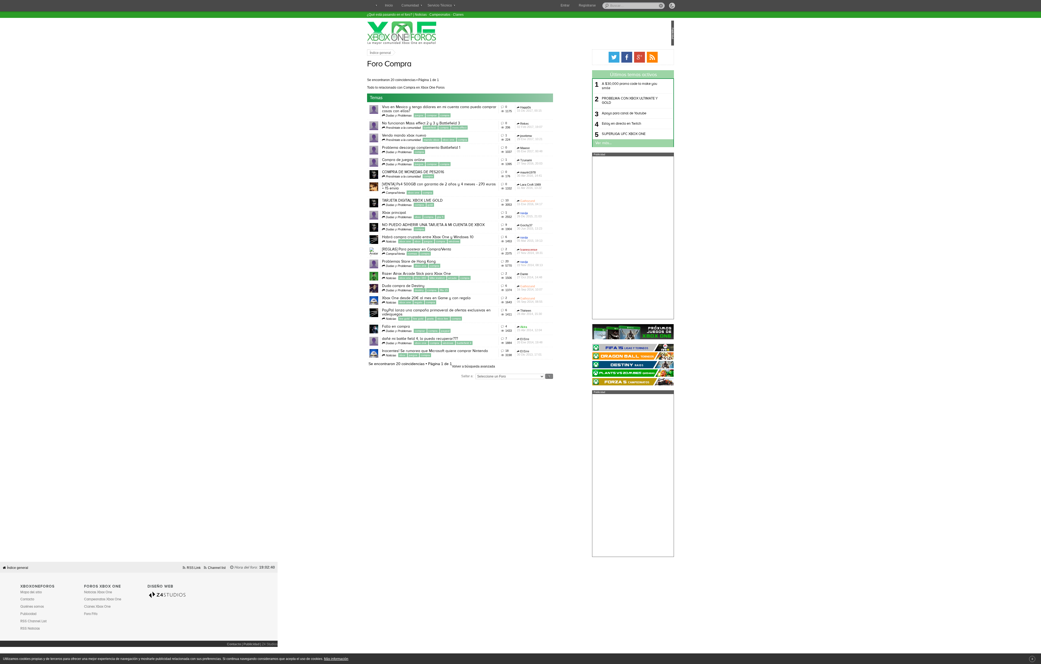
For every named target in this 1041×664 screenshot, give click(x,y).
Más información (336, 658)
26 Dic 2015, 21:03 (547, 214)
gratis (449, 318)
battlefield (448, 127)
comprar (450, 115)
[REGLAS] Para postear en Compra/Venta (434, 249)
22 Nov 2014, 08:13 (548, 263)
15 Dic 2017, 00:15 (547, 109)
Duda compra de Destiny (421, 286)
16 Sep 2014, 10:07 (548, 288)
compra (463, 115)
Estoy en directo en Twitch (603, 123)
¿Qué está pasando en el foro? (389, 14)
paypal (463, 330)
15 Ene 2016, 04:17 (548, 202)
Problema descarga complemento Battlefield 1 (439, 148)
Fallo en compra (414, 326)
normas (431, 253)
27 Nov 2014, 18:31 (548, 251)
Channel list (217, 567)
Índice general (398, 52)
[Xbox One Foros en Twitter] (595, 57)
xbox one (467, 139)
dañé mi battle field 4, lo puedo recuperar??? (438, 339)
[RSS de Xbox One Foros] (634, 57)
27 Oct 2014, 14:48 (547, 275)
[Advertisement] (615, 237)
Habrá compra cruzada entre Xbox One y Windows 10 (446, 237)
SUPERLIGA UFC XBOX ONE (605, 134)
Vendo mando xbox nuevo (422, 135)
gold (448, 204)
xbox (436, 216)
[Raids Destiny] (615, 364)
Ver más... (585, 143)
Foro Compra (407, 64)
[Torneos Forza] (615, 381)
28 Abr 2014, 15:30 (547, 312)
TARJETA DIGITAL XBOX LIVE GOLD (430, 200)
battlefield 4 (482, 342)
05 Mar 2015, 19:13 (548, 239)
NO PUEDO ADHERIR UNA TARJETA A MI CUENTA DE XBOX (451, 225)
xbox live (461, 318)
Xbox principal (412, 213)
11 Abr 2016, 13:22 (547, 186)
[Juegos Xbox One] (615, 331)
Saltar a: (485, 376)
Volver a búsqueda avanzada (491, 366)
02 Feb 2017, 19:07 (548, 125)
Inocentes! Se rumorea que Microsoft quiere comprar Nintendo (453, 351)
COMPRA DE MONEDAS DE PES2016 (431, 172)
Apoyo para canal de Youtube (606, 113)
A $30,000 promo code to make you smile (611, 86)
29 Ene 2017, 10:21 (548, 137)
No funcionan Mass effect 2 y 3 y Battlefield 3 (439, 123)
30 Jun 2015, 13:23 (547, 227)
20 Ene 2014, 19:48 (548, 340)
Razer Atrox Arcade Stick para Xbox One (434, 274)
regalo (437, 302)
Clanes (458, 14)
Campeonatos (439, 14)
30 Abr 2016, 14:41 (547, 174)
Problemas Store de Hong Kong (427, 261)
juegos (437, 115)
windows (472, 241)
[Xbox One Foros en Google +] (621, 57)
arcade (471, 277)
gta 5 (458, 216)
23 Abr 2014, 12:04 (547, 328)
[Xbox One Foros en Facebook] (608, 57)
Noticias (421, 14)
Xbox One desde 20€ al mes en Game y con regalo (444, 298)
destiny (438, 290)
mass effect (477, 127)
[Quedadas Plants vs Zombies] (615, 373)
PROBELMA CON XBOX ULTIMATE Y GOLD (612, 101)
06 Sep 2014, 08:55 (548, 300)
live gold (423, 318)
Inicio (389, 5)
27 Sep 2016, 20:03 (548, 162)
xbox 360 (439, 277)
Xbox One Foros (420, 33)
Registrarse (587, 5)
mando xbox (450, 139)
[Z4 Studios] (170, 594)
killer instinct (456, 277)
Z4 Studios (270, 644)
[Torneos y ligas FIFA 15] (615, 347)
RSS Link (194, 567)
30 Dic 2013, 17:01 (547, 353)
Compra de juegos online (421, 160)
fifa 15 (462, 290)
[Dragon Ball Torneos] (615, 356)
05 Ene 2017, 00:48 (548, 149)
